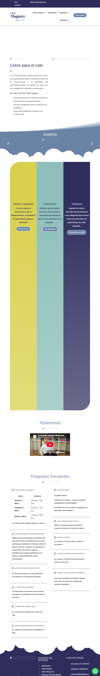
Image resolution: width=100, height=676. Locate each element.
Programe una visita (76, 232)
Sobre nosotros (38, 13)
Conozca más (23, 229)
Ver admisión (50, 229)
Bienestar (63, 20)
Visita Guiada (80, 15)
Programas (63, 13)
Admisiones (52, 13)
